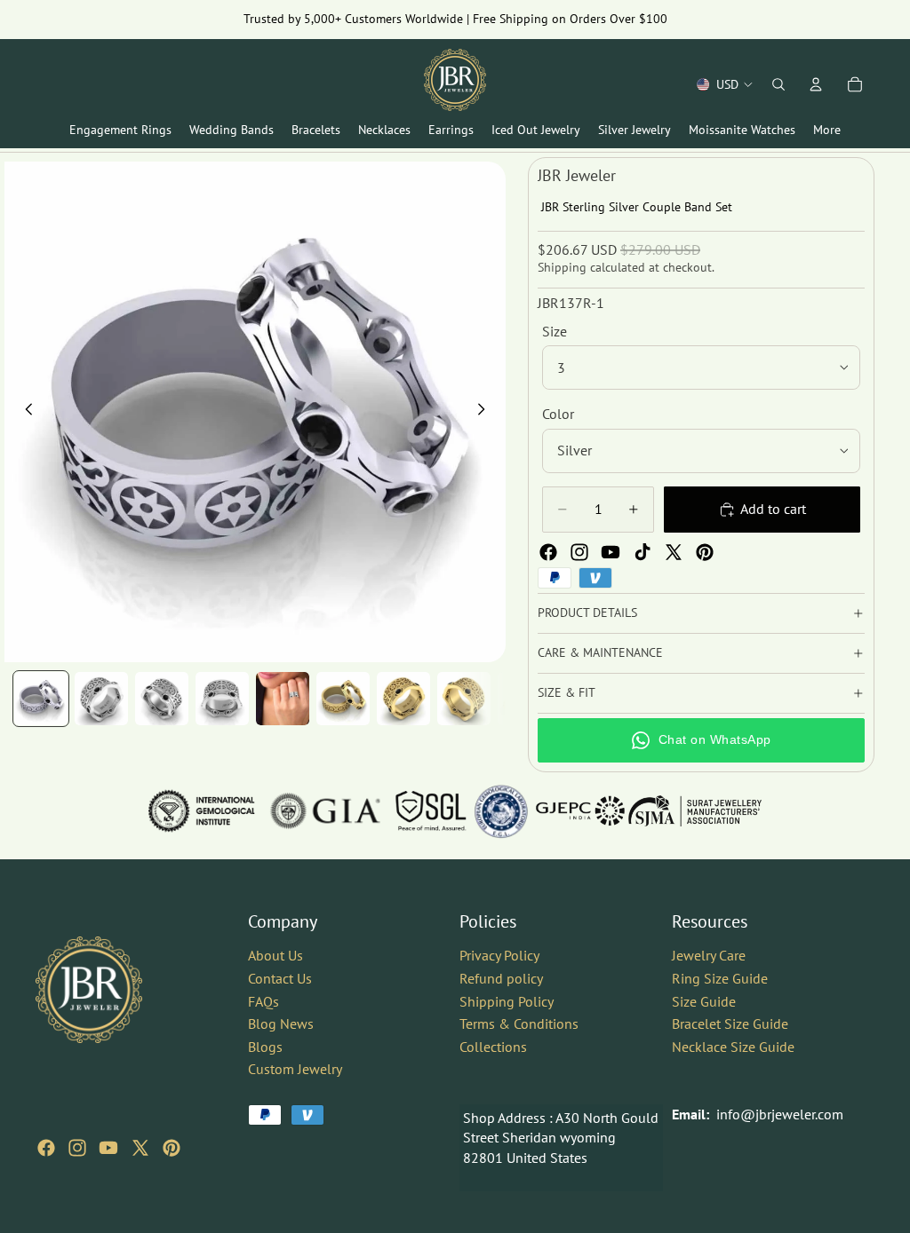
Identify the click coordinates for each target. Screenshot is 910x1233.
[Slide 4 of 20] (222, 698)
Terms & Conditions (519, 1023)
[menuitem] (827, 130)
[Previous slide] (24, 411)
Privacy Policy (499, 955)
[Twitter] (673, 552)
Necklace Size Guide (733, 1046)
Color (558, 414)
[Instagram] (579, 552)
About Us (275, 955)
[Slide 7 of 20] (403, 698)
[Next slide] (486, 411)
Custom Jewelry (295, 1069)
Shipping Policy (506, 1000)
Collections (493, 1046)
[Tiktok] (642, 552)
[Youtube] (610, 552)
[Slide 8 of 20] (464, 698)
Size (554, 331)
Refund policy (501, 978)
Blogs (265, 1046)
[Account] (815, 84)
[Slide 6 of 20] (343, 698)
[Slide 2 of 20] (101, 698)
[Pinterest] (704, 552)
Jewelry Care (709, 955)
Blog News (281, 1023)
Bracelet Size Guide (730, 1023)
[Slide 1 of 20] (41, 698)
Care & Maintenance (600, 652)
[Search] (778, 84)
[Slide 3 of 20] (161, 698)
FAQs (263, 1000)
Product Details (587, 612)
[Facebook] (548, 552)
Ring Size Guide (720, 978)
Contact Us (280, 978)
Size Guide (704, 1000)
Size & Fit (566, 692)
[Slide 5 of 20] (282, 698)
